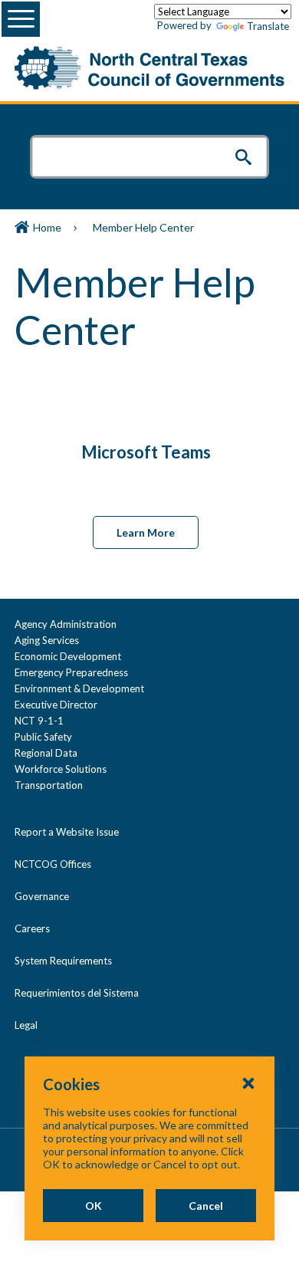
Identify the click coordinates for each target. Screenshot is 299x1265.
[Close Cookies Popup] (248, 1082)
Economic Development (68, 656)
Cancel (206, 1205)
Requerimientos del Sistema (77, 993)
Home (47, 227)
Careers (32, 928)
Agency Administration (66, 624)
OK (93, 1205)
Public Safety (43, 737)
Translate (268, 26)
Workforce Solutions (61, 769)
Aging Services (47, 640)
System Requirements (63, 961)
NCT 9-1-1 (39, 721)
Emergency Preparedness (71, 672)
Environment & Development (79, 688)
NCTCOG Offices (53, 864)
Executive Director (56, 704)
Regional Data (46, 753)
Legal (26, 1025)
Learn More (146, 532)
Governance (42, 896)
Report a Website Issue (67, 832)
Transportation (49, 785)
